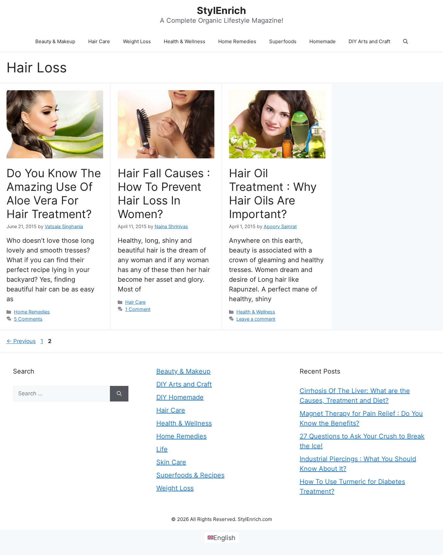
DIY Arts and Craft (369, 41)
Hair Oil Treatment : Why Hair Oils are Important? (273, 193)
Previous (21, 341)
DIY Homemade (180, 397)
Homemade (322, 41)
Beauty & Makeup (55, 41)
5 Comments (28, 319)
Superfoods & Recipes (190, 475)
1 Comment (137, 309)
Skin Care (171, 462)
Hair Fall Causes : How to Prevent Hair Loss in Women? (164, 193)
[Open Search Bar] (405, 41)
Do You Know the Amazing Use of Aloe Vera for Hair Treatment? (53, 193)
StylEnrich (221, 10)
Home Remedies (237, 41)
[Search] (119, 393)
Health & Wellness (184, 41)
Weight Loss (137, 41)
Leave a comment (255, 319)
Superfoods (282, 41)
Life (162, 449)
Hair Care (99, 41)
